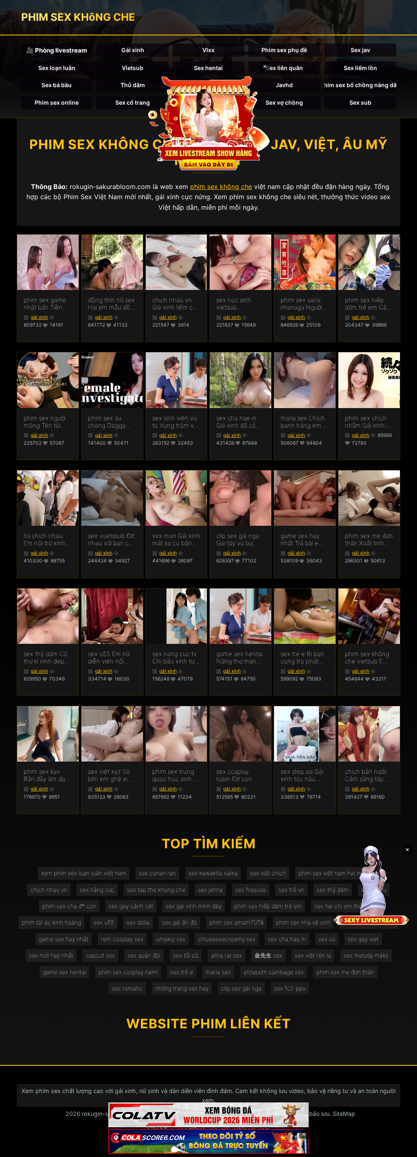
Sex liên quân (284, 67)
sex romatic (127, 988)
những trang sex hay (181, 988)
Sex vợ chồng (284, 102)
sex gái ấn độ (179, 922)
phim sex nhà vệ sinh (303, 922)
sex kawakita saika (213, 872)
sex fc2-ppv (289, 988)
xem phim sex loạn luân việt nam (83, 872)
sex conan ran (157, 872)
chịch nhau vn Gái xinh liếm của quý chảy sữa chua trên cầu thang (176, 303)
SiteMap (344, 1113)
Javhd (284, 84)
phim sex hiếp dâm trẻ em (268, 905)
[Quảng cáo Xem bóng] (208, 1114)
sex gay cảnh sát (131, 905)
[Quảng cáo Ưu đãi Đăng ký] (208, 1141)
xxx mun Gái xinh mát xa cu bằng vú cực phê (176, 539)
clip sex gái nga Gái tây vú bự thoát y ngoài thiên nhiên (237, 539)
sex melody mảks (366, 955)
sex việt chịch (268, 872)
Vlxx (208, 49)
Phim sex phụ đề (284, 49)
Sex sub (360, 102)
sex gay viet (363, 938)
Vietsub (132, 67)
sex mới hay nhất (51, 955)
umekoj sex (170, 938)
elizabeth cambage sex (274, 971)
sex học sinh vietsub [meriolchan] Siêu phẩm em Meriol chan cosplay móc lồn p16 (238, 303)
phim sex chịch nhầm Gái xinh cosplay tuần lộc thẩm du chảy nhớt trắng (367, 422)
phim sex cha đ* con (69, 905)
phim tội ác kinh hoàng (51, 922)
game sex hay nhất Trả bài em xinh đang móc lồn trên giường (302, 539)
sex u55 (104, 922)
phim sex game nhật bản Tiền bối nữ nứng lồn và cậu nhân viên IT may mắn (47, 303)
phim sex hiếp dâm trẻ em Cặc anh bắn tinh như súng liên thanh (368, 303)
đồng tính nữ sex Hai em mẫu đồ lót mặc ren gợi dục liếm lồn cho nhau (111, 303)
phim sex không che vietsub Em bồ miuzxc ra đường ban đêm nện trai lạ (367, 657)
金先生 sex (268, 955)
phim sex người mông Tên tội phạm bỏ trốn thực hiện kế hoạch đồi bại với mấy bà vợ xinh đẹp (47, 422)
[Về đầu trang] (399, 1147)
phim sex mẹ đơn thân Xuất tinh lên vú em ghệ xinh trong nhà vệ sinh (369, 539)
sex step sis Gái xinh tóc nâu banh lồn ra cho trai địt (302, 775)
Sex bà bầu (57, 84)
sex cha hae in (287, 938)
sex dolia (138, 922)
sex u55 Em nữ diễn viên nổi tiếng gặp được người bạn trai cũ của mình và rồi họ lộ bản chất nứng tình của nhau (111, 657)
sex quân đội (143, 955)
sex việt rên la (313, 955)
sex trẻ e (181, 971)
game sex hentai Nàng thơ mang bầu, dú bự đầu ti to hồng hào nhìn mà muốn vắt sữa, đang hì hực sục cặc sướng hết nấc (240, 657)
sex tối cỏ (185, 955)
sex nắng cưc (97, 889)
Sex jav (360, 49)
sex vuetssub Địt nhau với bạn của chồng (112, 539)
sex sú (326, 938)
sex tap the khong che (156, 889)
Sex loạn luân (56, 67)
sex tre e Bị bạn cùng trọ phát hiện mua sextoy (304, 657)
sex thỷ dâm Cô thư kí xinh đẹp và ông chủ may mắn (46, 657)
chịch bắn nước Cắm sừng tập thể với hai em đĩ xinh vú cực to (368, 775)
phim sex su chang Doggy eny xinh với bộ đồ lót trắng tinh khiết (110, 422)
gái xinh (39, 317)
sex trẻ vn (291, 889)
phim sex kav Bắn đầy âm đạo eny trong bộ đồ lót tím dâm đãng (47, 775)
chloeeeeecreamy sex (226, 938)
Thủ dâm (133, 84)
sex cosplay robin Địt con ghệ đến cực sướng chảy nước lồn (239, 775)
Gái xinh (132, 49)
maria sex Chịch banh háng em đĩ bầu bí (304, 422)
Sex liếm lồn (360, 67)
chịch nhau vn (49, 889)
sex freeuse (250, 889)
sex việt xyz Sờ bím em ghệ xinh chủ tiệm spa (111, 775)
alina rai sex (226, 955)
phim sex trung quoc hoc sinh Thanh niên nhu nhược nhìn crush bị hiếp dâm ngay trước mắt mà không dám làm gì (176, 775)
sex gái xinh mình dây (194, 905)
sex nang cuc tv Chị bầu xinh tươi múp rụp (175, 657)
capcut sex (100, 955)
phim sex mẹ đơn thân (345, 971)
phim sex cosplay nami (128, 971)
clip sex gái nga (241, 988)
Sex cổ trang (132, 102)
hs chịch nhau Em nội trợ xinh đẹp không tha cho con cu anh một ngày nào (45, 539)
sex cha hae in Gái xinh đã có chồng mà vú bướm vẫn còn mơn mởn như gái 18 (240, 422)
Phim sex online (57, 102)
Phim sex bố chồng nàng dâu (360, 84)
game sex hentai (64, 971)
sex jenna (210, 889)
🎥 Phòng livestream (56, 50)
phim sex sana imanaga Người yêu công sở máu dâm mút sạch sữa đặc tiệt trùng (305, 303)
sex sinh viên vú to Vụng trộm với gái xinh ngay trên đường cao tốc (175, 422)
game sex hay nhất (63, 938)
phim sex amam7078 (236, 922)
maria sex (218, 971)
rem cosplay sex (122, 938)
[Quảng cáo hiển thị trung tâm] (208, 122)
